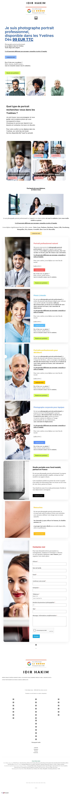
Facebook (36, 752)
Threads (36, 750)
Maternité (15, 677)
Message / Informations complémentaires (45, 615)
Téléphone (36, 594)
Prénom (35, 561)
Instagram (36, 749)
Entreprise (36, 587)
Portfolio (38, 677)
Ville (34, 609)
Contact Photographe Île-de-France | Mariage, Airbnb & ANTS (15, 679)
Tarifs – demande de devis (45, 677)
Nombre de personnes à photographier (44, 602)
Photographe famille (36, 742)
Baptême (11, 677)
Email (35, 574)
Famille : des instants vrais (24, 677)
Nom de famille (37, 568)
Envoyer (36, 636)
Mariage (7, 677)
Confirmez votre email (39, 581)
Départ (3, 677)
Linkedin (36, 747)
